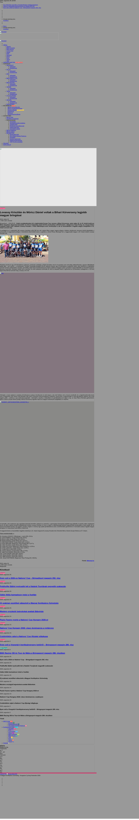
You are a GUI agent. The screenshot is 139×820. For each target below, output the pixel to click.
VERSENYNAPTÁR (13, 62)
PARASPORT (10, 104)
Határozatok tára (14, 127)
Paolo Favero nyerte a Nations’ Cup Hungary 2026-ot (24, 620)
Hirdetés (5, 743)
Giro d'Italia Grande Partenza (16, 725)
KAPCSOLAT (7, 144)
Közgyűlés (13, 121)
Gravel (8, 52)
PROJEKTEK (10, 133)
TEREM (8, 87)
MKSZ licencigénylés (13, 107)
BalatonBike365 (14, 134)
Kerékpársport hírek (8, 727)
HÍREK (5, 45)
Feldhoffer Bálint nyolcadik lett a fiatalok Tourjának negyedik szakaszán (33, 586)
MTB (7, 53)
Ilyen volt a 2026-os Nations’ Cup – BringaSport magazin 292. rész (22, 7)
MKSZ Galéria (10, 131)
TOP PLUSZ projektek (16, 142)
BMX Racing (10, 49)
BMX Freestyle (10, 48)
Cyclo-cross (9, 51)
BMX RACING (10, 82)
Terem (8, 59)
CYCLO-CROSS (11, 95)
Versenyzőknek (15, 110)
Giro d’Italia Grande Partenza (18, 136)
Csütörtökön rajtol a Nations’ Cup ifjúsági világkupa (24, 636)
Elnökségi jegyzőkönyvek (17, 126)
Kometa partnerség (15, 139)
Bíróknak (10, 113)
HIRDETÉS (3, 774)
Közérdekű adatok (15, 129)
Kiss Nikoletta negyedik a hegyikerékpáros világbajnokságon (20, 5)
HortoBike (12, 137)
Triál (7, 61)
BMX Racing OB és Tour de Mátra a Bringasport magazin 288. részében (32, 653)
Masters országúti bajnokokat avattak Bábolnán (22, 611)
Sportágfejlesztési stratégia (17, 123)
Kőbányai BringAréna (16, 140)
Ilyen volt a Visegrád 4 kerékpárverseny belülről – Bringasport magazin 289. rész (37, 645)
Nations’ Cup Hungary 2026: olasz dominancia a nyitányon (27, 628)
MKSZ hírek (9, 117)
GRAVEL (9, 100)
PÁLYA (8, 69)
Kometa (10, 723)
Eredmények (13, 68)
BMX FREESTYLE (11, 78)
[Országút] (3, 32)
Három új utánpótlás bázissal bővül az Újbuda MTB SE (19, 6)
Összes (8, 46)
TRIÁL (8, 91)
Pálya (8, 56)
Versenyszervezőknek (13, 114)
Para (7, 58)
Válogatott (12, 66)
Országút (9, 55)
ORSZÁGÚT (10, 65)
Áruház (6, 143)
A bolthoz (6, 20)
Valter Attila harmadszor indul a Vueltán (18, 595)
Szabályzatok (13, 124)
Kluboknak (10, 111)
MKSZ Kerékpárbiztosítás (14, 108)
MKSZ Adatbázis (11, 130)
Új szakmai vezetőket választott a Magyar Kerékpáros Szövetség (29, 603)
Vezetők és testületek (12, 118)
